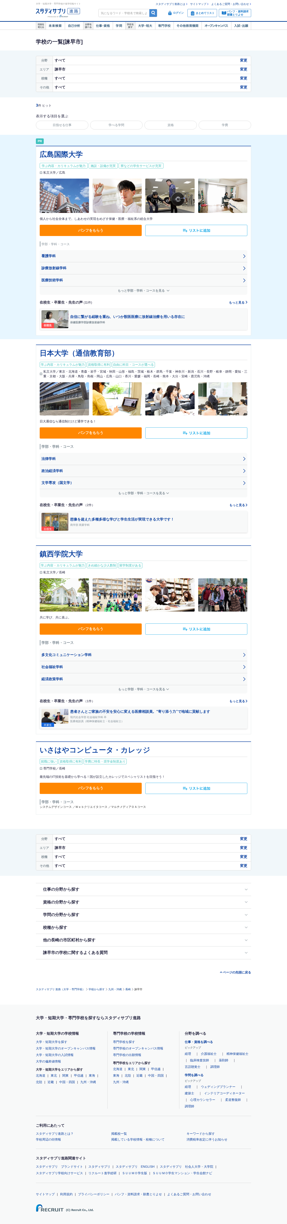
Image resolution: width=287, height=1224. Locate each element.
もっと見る (237, 302)
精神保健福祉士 (237, 1054)
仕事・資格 (103, 26)
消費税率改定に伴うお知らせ (207, 1139)
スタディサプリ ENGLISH (135, 1166)
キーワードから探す (201, 1133)
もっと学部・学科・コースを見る (142, 290)
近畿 (51, 1082)
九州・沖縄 (115, 989)
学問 (119, 26)
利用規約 (66, 1194)
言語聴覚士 (192, 1067)
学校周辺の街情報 (48, 1139)
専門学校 (164, 26)
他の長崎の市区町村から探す (69, 940)
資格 (170, 125)
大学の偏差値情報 (48, 1061)
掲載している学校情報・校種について (138, 1139)
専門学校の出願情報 (127, 1055)
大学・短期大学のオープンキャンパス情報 (66, 1048)
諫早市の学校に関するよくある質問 (75, 952)
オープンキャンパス (216, 26)
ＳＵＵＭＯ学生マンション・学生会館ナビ (182, 1173)
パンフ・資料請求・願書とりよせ (138, 1194)
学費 (225, 125)
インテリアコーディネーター (224, 1093)
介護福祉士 (209, 1054)
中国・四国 (67, 1082)
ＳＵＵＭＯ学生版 (134, 1173)
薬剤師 (223, 1060)
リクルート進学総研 (102, 1173)
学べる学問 (116, 125)
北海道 (40, 1075)
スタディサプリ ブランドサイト (59, 1166)
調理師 (215, 1067)
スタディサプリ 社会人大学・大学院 (186, 1166)
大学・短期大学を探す (51, 1042)
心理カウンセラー (202, 1100)
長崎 (128, 989)
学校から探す (97, 989)
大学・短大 (145, 26)
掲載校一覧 (119, 1133)
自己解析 (74, 26)
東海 (92, 1075)
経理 (188, 1054)
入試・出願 (241, 26)
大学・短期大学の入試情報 (55, 1055)
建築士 (189, 1093)
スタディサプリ (99, 1166)
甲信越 (78, 1075)
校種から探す (55, 927)
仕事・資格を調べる (199, 1042)
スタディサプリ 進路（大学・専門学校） (60, 989)
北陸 (39, 1082)
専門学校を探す (124, 1042)
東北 (54, 1075)
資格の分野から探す (61, 902)
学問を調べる (194, 1075)
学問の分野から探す (61, 914)
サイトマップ (198, 4)
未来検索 (55, 26)
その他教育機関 (188, 26)
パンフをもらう (90, 230)
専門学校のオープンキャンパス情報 (138, 1048)
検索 (153, 13)
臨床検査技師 (199, 1060)
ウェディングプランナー (218, 1086)
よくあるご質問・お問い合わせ (230, 4)
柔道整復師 (233, 1100)
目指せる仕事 (62, 125)
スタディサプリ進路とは (170, 4)
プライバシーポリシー (93, 1194)
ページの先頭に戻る (237, 972)
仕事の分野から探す (61, 889)
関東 (65, 1075)
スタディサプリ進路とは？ (55, 1133)
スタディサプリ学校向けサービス (59, 1173)
